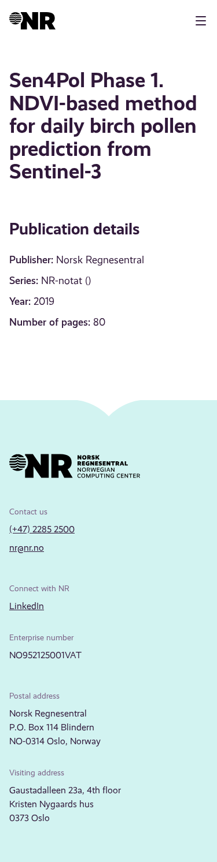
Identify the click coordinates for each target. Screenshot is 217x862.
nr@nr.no (26, 547)
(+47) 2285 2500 (42, 529)
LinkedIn (26, 605)
